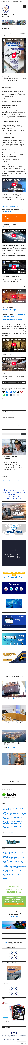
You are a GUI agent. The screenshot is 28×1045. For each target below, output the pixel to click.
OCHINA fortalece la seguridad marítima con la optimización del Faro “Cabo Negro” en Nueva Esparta (14, 859)
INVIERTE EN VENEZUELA (7, 930)
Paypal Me (8, 211)
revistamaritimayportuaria (9, 723)
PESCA (4, 812)
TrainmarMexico (7, 226)
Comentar (21, 425)
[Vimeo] (24, 481)
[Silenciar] (20, 382)
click (9, 609)
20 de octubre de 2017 (8, 316)
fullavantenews (16, 698)
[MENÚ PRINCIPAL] (24, 6)
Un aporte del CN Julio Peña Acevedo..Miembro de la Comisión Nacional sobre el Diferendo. (14, 862)
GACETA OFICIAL (7, 811)
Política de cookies (16, 1039)
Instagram (19, 941)
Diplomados (19, 834)
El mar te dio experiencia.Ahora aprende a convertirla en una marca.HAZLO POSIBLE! (14, 493)
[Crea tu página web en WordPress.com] (14, 1)
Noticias (21, 767)
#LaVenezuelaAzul (14, 201)
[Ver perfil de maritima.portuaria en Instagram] (9, 481)
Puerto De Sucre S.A (7, 809)
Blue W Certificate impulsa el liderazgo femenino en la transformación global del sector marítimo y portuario (14, 868)
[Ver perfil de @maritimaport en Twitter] (6, 481)
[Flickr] (6, 484)
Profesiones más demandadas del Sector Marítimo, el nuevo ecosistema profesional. (13, 807)
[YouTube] (21, 481)
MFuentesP (22, 314)
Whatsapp (14, 941)
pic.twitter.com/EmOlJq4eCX (10, 311)
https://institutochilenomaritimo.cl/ (14, 832)
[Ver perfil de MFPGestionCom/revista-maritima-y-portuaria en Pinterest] (12, 481)
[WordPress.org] (9, 484)
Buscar (3, 432)
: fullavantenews (11, 747)
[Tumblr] (12, 484)
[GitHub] (18, 481)
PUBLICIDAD (14, 916)
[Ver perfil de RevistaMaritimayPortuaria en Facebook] (3, 481)
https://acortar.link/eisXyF (14, 577)
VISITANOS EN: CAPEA (14, 498)
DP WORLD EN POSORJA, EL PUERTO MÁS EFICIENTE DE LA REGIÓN (13, 853)
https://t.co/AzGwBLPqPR (9, 309)
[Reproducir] (3, 382)
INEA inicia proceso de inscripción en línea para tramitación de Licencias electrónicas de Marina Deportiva (14, 815)
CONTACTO (6, 820)
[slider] (24, 382)
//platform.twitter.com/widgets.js (12, 319)
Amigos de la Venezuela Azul (10, 206)
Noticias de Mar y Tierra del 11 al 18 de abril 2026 (14, 873)
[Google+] (3, 484)
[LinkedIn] (15, 481)
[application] (14, 382)
